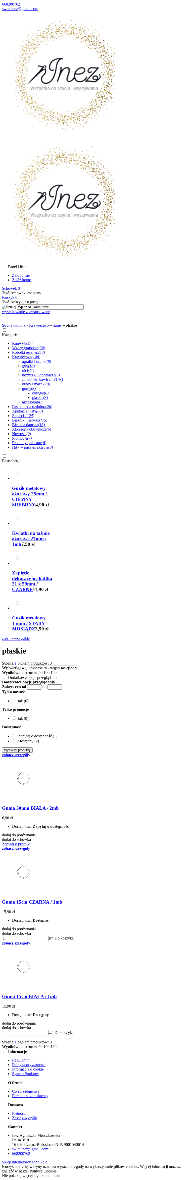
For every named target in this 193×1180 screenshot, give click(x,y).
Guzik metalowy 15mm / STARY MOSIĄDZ (29, 623)
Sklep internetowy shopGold (24, 1162)
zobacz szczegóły (16, 755)
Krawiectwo (26, 357)
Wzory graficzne (28, 348)
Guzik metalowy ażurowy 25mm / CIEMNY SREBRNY (29, 496)
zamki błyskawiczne (42, 379)
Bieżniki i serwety (29, 420)
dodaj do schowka (16, 839)
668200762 (11, 4)
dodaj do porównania (19, 835)
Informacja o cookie (28, 1069)
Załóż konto (21, 280)
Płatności (19, 1113)
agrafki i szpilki (36, 361)
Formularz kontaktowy (30, 1096)
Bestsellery (10, 461)
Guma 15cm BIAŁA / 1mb (29, 996)
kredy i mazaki (36, 384)
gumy (29, 388)
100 (46, 672)
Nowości (21, 434)
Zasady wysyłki (24, 1118)
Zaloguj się (21, 275)
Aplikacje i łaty (27, 411)
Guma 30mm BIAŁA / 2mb (30, 808)
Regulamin (20, 1060)
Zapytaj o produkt (16, 844)
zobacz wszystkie (16, 638)
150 (54, 672)
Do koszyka (64, 938)
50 (40, 672)
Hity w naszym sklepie (32, 447)
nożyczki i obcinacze (41, 375)
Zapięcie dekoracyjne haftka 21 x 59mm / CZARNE (32, 581)
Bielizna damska (28, 425)
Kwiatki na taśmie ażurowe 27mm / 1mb (31, 538)
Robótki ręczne (28, 352)
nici (28, 370)
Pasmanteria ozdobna (32, 406)
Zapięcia (23, 416)
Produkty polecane (29, 443)
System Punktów (25, 1074)
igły (28, 366)
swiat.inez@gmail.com (20, 9)
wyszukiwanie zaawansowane (26, 312)
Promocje (22, 438)
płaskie (40, 397)
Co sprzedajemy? (25, 1091)
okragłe (40, 393)
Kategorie (10, 335)
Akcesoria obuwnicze (31, 429)
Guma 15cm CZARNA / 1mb (32, 902)
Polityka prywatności (28, 1065)
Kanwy (22, 343)
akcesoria (31, 402)
